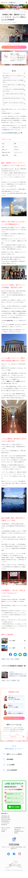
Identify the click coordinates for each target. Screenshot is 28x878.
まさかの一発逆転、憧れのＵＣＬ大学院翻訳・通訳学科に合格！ (13, 85)
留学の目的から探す (5, 815)
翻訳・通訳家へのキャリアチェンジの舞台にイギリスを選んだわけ (13, 76)
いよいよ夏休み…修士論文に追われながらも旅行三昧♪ (13, 94)
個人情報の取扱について (19, 827)
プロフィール (5, 73)
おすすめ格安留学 (12, 770)
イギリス (8, 659)
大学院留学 (17, 659)
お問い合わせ (17, 829)
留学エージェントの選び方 (14, 754)
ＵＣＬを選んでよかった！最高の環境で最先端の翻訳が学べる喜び (13, 90)
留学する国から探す (5, 817)
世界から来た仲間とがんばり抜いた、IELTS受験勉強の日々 (13, 81)
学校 (12, 659)
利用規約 (3, 831)
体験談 (3, 659)
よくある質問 (11, 764)
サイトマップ (4, 829)
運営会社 (16, 832)
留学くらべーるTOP (5, 827)
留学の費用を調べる (5, 821)
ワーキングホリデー (5, 822)
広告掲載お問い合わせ (19, 831)
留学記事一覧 (4, 824)
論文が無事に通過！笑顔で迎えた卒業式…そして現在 (13, 99)
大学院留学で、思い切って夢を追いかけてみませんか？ (13, 103)
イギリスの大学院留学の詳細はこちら (11, 132)
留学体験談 (10, 759)
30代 (18, 680)
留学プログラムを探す (6, 819)
